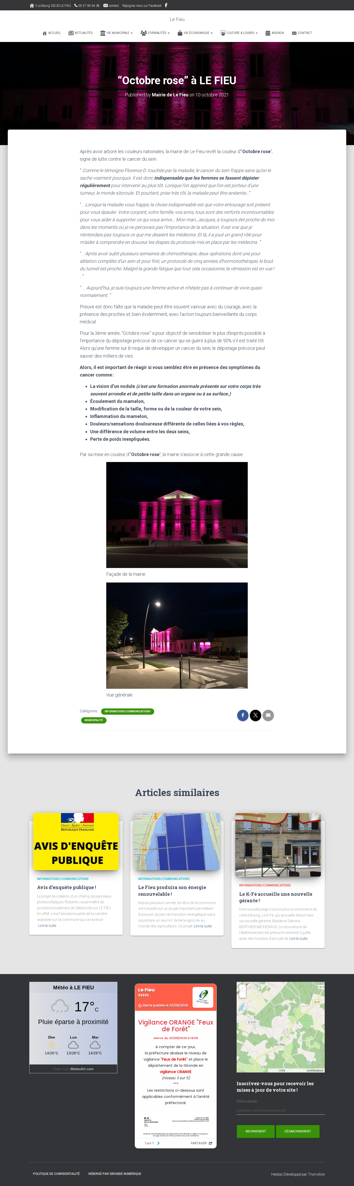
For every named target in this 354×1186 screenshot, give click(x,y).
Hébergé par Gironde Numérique (114, 1174)
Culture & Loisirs (241, 33)
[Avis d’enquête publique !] (76, 841)
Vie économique (197, 33)
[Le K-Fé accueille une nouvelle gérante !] (278, 844)
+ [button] (242, 987)
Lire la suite (47, 926)
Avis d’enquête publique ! (66, 887)
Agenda (278, 33)
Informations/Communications (128, 711)
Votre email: (247, 1101)
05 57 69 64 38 (89, 6)
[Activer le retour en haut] (343, 1175)
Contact (305, 33)
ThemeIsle (316, 1174)
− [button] (242, 994)
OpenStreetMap (296, 1070)
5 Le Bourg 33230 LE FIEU (53, 6)
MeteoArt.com (82, 1069)
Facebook (166, 6)
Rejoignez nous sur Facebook (141, 6)
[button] (131, 33)
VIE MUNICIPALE (118, 33)
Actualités (84, 33)
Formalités (157, 33)
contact (114, 6)
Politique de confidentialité (56, 1174)
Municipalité (94, 720)
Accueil (54, 33)
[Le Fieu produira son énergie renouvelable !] (177, 841)
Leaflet (273, 1070)
